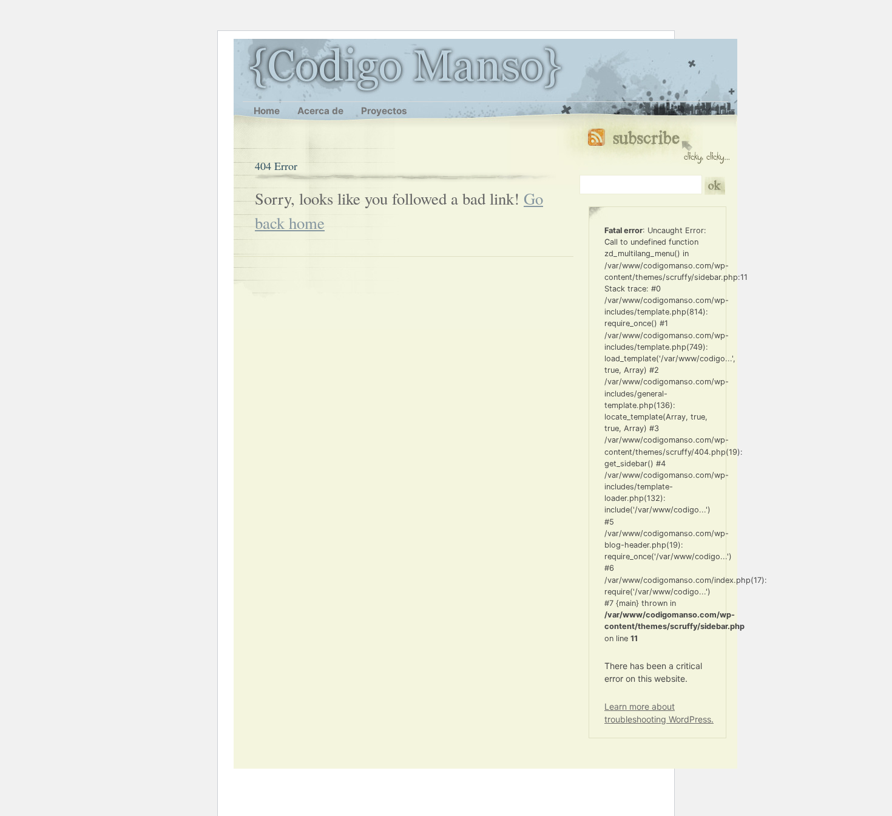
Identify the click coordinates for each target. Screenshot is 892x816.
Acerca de (320, 111)
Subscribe (659, 143)
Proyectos (384, 111)
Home (267, 111)
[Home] (249, 68)
